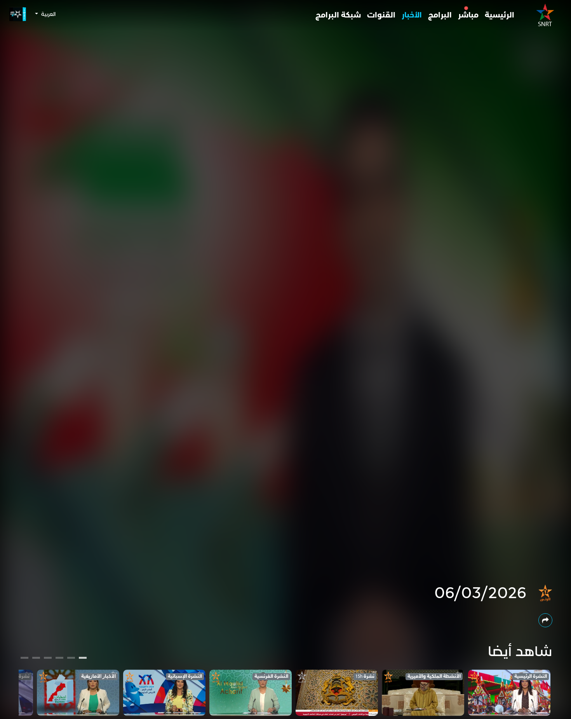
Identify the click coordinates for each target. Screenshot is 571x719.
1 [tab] (83, 659)
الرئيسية (499, 15)
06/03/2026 (480, 593)
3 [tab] (59, 659)
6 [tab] (24, 659)
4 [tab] (48, 659)
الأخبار (412, 15)
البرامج (440, 15)
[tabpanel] (509, 693)
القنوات (381, 15)
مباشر (468, 15)
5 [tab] (36, 659)
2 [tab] (71, 659)
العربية (48, 14)
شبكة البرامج (338, 15)
